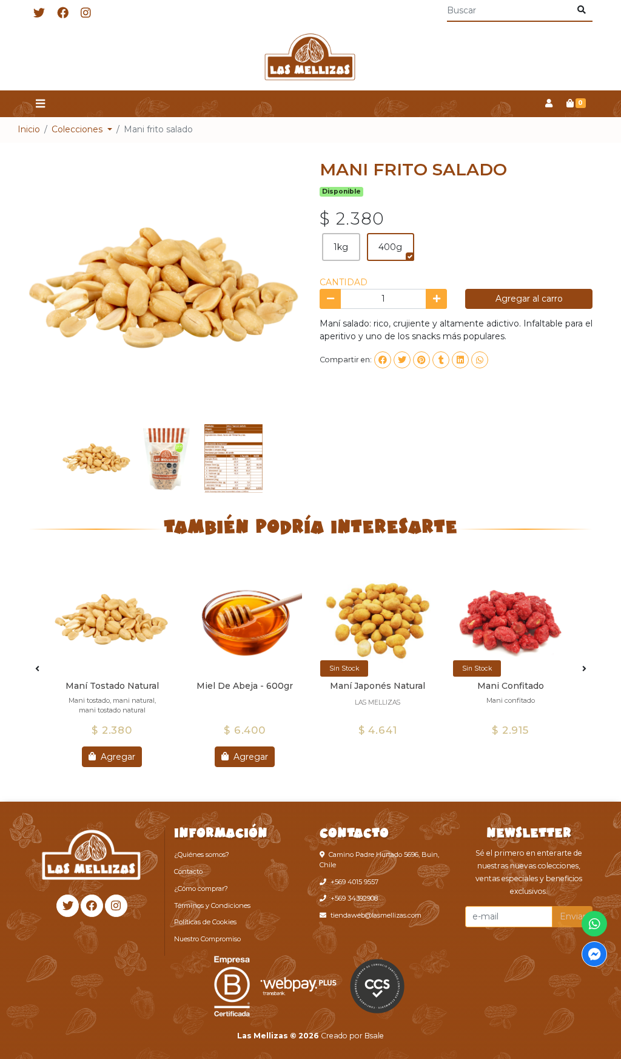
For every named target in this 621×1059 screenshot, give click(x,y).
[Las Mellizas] (310, 58)
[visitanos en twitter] (39, 13)
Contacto (188, 871)
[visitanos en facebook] (62, 13)
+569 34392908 (354, 898)
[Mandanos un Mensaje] (594, 954)
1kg (341, 247)
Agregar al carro (529, 298)
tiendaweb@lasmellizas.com (376, 915)
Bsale (374, 1035)
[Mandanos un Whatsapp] (594, 923)
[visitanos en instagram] (86, 13)
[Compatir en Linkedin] (460, 359)
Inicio (29, 129)
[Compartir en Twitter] (402, 359)
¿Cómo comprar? (201, 888)
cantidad (344, 282)
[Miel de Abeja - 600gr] (244, 619)
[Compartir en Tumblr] (440, 359)
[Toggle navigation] (40, 104)
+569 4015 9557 (354, 882)
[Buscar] (581, 10)
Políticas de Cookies (205, 922)
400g (390, 247)
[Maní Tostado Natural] (112, 619)
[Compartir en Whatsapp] (479, 359)
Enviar (573, 916)
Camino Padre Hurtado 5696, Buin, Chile (379, 859)
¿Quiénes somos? (201, 854)
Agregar (116, 756)
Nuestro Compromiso (207, 939)
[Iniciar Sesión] (548, 103)
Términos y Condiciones (212, 905)
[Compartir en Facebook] (382, 359)
